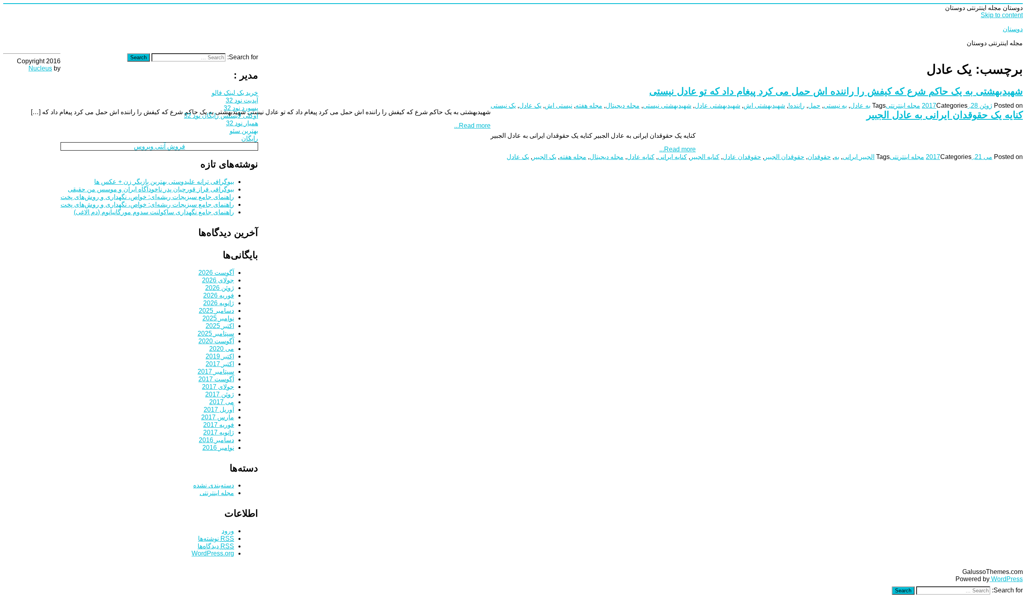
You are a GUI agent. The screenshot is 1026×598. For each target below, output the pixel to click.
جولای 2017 (218, 386)
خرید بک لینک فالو (235, 92)
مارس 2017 (217, 417)
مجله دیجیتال (623, 105)
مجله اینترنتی (903, 105)
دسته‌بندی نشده (213, 485)
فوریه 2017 (218, 424)
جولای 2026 (218, 280)
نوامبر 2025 (218, 318)
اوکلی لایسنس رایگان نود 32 (221, 115)
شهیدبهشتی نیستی (667, 105)
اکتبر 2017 (220, 363)
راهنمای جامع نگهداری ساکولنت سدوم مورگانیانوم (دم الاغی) (154, 212)
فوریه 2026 (218, 295)
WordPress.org (213, 553)
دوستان (1013, 29)
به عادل (860, 105)
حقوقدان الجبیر (784, 156)
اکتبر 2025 (220, 325)
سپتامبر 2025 (216, 333)
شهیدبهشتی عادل (717, 105)
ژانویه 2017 (218, 432)
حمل (814, 105)
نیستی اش (558, 105)
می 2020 (221, 348)
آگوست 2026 (216, 272)
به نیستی (835, 105)
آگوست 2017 (216, 379)
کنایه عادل (640, 156)
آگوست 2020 (216, 341)
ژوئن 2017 (219, 394)
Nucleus (40, 68)
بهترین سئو (244, 130)
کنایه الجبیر (704, 156)
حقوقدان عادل (742, 156)
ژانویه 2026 (218, 303)
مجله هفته (589, 105)
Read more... (472, 125)
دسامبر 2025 (216, 310)
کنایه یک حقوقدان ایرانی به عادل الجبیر (944, 114)
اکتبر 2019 (220, 356)
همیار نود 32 (242, 123)
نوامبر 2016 (218, 447)
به (836, 156)
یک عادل (530, 105)
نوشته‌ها (216, 538)
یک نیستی (503, 105)
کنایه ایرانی (672, 156)
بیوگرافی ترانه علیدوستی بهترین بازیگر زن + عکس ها (164, 181)
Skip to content (1002, 15)
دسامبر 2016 (216, 440)
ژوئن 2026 (219, 287)
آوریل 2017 (219, 409)
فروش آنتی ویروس (159, 146)
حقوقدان (819, 156)
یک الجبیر (544, 156)
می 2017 (221, 402)
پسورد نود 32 (241, 108)
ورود (228, 531)
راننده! (796, 105)
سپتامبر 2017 (216, 371)
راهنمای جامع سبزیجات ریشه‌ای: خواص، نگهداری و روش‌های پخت (147, 196)
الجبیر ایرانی (858, 156)
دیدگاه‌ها (216, 546)
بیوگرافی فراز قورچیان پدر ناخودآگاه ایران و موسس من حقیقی (151, 189)
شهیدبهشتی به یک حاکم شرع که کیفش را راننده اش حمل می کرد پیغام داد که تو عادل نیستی (836, 91)
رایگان (249, 138)
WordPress (1006, 579)
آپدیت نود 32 (242, 100)
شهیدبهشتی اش (764, 105)
